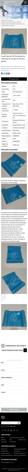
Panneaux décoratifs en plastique (19, 453)
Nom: (2, 362)
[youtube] (11, 430)
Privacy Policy (13, 441)
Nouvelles (3, 439)
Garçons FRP (17, 451)
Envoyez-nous (15, 79)
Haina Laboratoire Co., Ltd (7, 462)
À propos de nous (14, 437)
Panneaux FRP (4, 451)
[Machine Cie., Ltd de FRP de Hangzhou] (8, 417)
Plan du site (4, 441)
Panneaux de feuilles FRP (20, 449)
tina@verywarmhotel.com (15, 470)
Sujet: (3, 385)
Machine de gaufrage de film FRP (7, 455)
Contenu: (3, 392)
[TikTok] (17, 430)
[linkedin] (5, 430)
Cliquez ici (12, 426)
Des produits (10, 20)
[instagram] (14, 430)
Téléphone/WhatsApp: (6, 377)
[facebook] (2, 430)
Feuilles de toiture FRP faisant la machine (11, 22)
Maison (4, 20)
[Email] (18, 423)
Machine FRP (4, 449)
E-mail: (3, 370)
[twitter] (8, 430)
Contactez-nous (22, 439)
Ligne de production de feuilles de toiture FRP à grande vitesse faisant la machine (10, 350)
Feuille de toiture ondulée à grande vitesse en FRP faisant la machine (18, 346)
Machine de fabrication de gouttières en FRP (20, 455)
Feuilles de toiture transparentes (5, 453)
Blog (11, 439)
